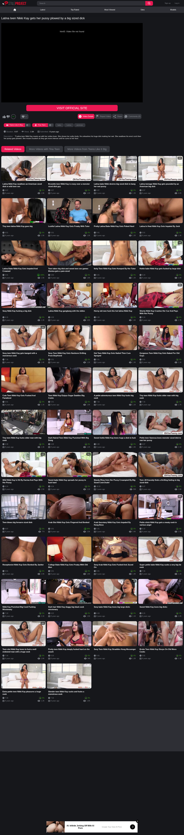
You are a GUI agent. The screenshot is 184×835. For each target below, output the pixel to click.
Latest (42, 10)
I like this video (4, 116)
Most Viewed (109, 10)
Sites (143, 10)
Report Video (105, 116)
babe (59, 125)
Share (119, 116)
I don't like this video (8, 116)
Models (173, 10)
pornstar (80, 125)
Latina (69, 125)
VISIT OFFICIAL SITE (72, 108)
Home (14, 10)
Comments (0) (134, 116)
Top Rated (75, 10)
